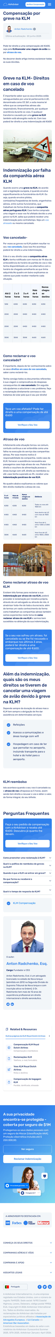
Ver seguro (27, 1149)
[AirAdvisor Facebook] (40, 1287)
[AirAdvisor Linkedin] (50, 1287)
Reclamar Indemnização (27, 1158)
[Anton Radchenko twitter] (8, 1004)
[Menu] (49, 4)
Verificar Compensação (35, 4)
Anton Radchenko (23, 29)
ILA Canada (33, 1320)
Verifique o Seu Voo (27, 425)
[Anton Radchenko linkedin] (12, 1004)
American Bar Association (16, 1323)
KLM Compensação (24, 903)
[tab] (25, 1036)
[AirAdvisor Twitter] (45, 1287)
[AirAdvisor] (11, 4)
